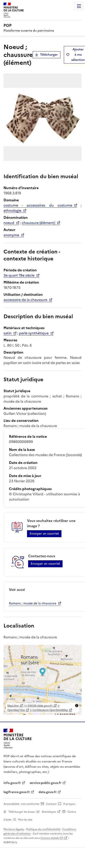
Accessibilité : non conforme (21, 804)
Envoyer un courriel (44, 533)
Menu (79, 6)
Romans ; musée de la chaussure (32, 603)
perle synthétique (34, 333)
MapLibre (13, 705)
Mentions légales (13, 829)
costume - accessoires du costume (37, 205)
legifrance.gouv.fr (16, 792)
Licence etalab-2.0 (52, 838)
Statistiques (49, 812)
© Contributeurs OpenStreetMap (49, 710)
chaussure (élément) (38, 222)
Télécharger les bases (21, 812)
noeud (8, 222)
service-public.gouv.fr (45, 783)
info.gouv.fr (12, 783)
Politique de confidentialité (43, 829)
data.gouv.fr (48, 792)
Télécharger (49, 54)
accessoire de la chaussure (25, 299)
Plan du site (25, 820)
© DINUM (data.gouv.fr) (39, 705)
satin (7, 333)
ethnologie (12, 210)
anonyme (11, 235)
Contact (51, 804)
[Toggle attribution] (76, 705)
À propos (69, 804)
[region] (42, 680)
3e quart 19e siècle (18, 275)
